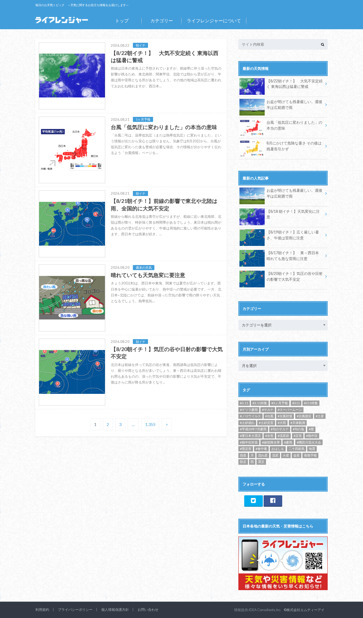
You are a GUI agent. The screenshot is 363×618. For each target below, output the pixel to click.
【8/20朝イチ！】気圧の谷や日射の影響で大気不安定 (295, 276)
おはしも (277, 449)
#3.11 (244, 403)
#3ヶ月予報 (279, 403)
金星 (296, 455)
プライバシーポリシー (75, 609)
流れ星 (263, 455)
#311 (296, 403)
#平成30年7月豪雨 (253, 429)
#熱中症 (312, 436)
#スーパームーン (290, 410)
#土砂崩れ (247, 423)
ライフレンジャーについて (214, 20)
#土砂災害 (266, 423)
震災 (261, 462)
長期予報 (310, 455)
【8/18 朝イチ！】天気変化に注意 (293, 214)
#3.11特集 (259, 403)
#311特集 (311, 403)
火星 (286, 455)
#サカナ (267, 410)
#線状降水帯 (271, 442)
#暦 (311, 429)
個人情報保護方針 (115, 609)
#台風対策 (285, 416)
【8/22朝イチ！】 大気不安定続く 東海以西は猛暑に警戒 (295, 84)
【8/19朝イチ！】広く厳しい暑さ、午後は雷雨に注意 (293, 235)
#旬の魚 (298, 429)
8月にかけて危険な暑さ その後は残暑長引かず (294, 146)
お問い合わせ (148, 609)
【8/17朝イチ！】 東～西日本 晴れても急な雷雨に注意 (293, 255)
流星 (275, 455)
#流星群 (283, 436)
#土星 (320, 416)
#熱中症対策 (249, 442)
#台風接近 (304, 416)
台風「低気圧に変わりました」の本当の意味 (294, 125)
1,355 (150, 424)
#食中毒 (261, 449)
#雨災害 (245, 449)
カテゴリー (161, 20)
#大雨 (282, 423)
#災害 (298, 436)
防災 (243, 462)
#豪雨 (288, 442)
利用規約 (42, 609)
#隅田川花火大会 (309, 442)
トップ (122, 20)
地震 (312, 449)
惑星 (243, 455)
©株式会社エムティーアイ (304, 610)
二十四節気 (297, 449)
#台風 (269, 416)
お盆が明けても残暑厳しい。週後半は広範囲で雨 (294, 104)
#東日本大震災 (250, 436)
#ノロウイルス (250, 416)
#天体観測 (297, 423)
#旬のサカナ (280, 429)
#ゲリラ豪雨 (249, 410)
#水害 (269, 436)
